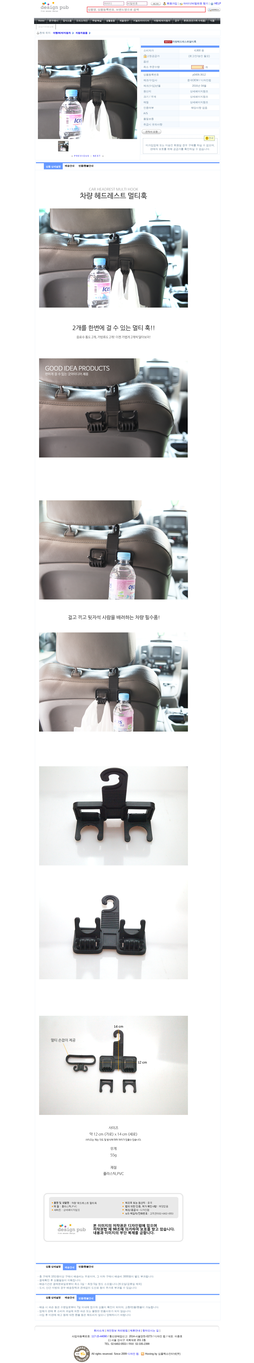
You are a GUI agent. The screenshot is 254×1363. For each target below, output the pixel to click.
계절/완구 (124, 20)
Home (41, 20)
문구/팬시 (53, 20)
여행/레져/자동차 (162, 20)
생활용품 (110, 20)
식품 (212, 20)
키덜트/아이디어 (141, 20)
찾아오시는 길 (150, 1330)
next (97, 155)
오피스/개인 (82, 20)
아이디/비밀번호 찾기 (195, 3)
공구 (177, 20)
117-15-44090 (99, 1336)
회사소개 (99, 1330)
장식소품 (67, 20)
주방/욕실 (97, 20)
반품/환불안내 (86, 165)
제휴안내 (135, 1330)
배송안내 (69, 165)
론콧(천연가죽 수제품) (195, 20)
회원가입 (172, 3)
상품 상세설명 (53, 166)
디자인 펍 (133, 1353)
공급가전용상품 (46, 26)
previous (81, 155)
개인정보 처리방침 (117, 1330)
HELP (217, 3)
